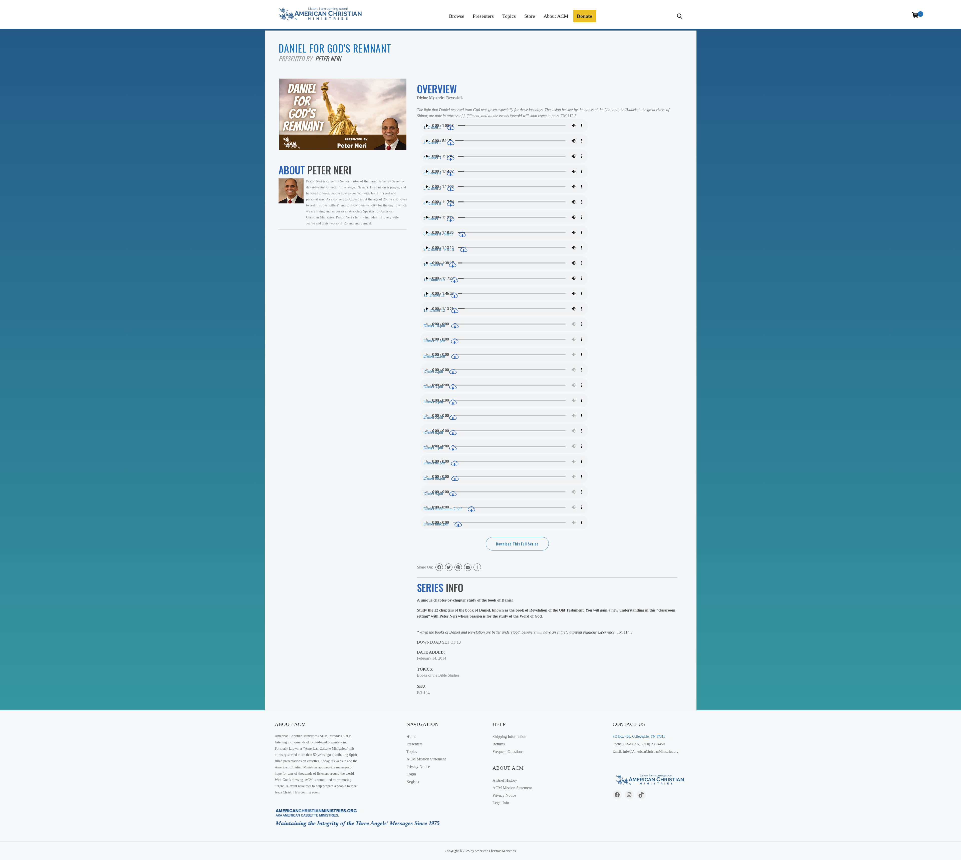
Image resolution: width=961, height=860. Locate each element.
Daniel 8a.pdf (434, 463)
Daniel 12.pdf (434, 356)
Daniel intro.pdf (436, 524)
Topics (509, 16)
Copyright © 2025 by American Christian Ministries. (481, 851)
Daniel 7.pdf (433, 448)
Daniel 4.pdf (433, 402)
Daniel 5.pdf (433, 417)
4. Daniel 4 (432, 173)
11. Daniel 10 (434, 280)
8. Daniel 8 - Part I (438, 234)
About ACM (556, 16)
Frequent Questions (508, 751)
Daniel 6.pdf (433, 432)
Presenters (483, 16)
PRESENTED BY (297, 58)
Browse (456, 16)
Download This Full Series (517, 543)
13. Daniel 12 (434, 310)
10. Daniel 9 (433, 264)
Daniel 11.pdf (434, 341)
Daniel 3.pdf (433, 387)
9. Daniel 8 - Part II (439, 249)
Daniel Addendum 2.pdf (443, 509)
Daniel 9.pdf (433, 493)
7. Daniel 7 (432, 219)
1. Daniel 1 (432, 127)
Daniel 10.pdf (434, 326)
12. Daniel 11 (434, 295)
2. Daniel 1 (432, 142)
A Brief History (505, 780)
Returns (499, 744)
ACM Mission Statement (426, 759)
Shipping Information (509, 736)
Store (529, 16)
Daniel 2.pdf (433, 371)
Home (411, 736)
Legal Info (501, 803)
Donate (584, 16)
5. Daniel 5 (432, 188)
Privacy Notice (418, 766)
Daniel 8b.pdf (434, 478)
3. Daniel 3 (432, 158)
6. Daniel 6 (432, 203)
